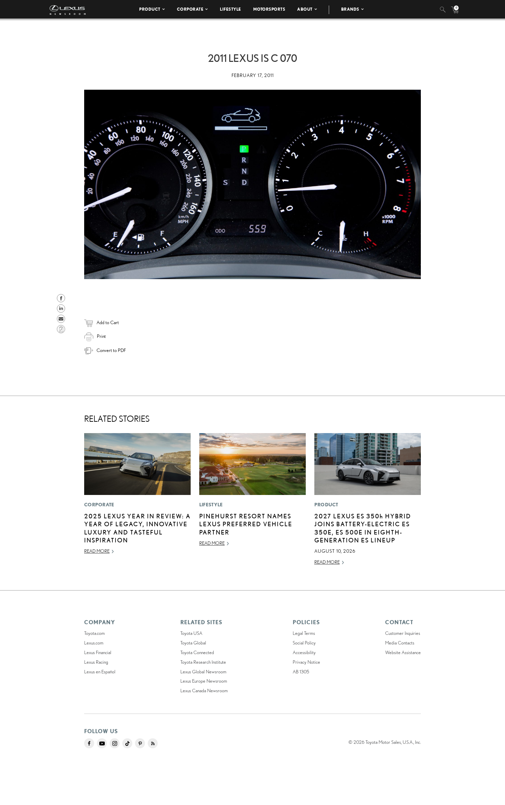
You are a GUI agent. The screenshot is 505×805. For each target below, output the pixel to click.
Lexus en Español (99, 671)
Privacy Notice (306, 662)
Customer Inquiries (402, 633)
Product (149, 9)
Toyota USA (191, 633)
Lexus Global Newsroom (203, 671)
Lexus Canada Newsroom (204, 690)
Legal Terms (304, 633)
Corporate (190, 9)
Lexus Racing (96, 662)
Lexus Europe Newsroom (203, 681)
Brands (350, 9)
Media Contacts (399, 643)
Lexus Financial (97, 652)
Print (101, 336)
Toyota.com (94, 633)
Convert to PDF (111, 350)
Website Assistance (403, 652)
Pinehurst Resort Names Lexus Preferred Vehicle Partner (245, 524)
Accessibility (304, 652)
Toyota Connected (197, 652)
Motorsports (269, 9)
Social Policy (304, 643)
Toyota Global (193, 643)
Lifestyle (230, 9)
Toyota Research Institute (203, 662)
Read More (97, 551)
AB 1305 (301, 671)
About (305, 9)
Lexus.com (93, 643)
